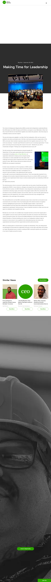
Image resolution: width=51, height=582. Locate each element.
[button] (46, 3)
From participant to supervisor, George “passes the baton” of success (9, 302)
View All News (43, 280)
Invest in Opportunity (25, 548)
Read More (11, 309)
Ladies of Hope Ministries (20, 154)
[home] (7, 3)
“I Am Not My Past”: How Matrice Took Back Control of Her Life (25, 302)
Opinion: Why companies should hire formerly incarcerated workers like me (41, 302)
